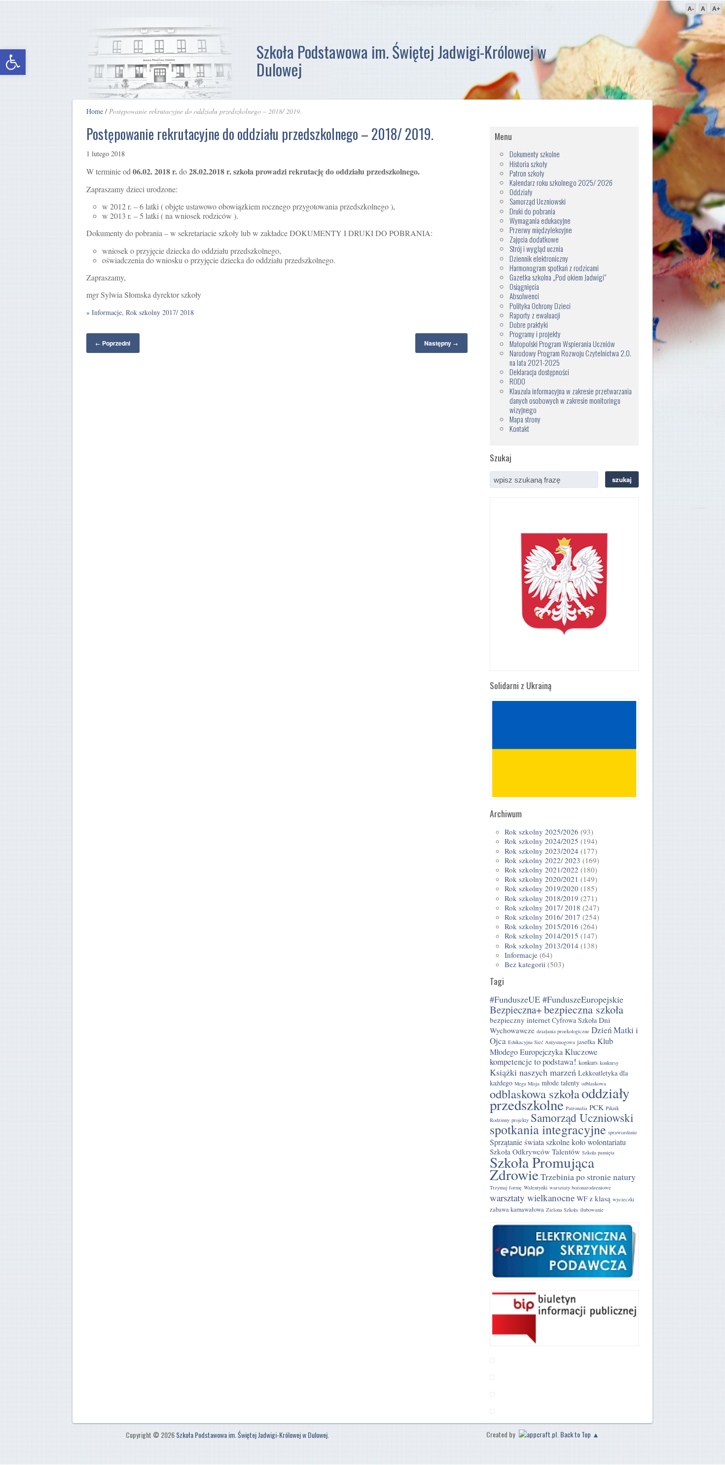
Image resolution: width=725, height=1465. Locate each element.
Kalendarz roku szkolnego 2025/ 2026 (561, 182)
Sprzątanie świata (517, 1142)
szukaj (622, 479)
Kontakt (519, 428)
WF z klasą (594, 1198)
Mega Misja (527, 1083)
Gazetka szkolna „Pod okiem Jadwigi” (557, 277)
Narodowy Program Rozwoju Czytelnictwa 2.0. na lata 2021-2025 (570, 358)
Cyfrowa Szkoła (574, 1020)
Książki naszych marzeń (533, 1072)
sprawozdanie (622, 1132)
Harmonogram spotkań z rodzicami (554, 267)
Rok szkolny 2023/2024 (542, 851)
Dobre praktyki (528, 324)
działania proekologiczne (563, 1031)
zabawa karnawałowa (517, 1209)
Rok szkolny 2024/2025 (542, 841)
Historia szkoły (528, 163)
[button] (13, 62)
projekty (520, 1119)
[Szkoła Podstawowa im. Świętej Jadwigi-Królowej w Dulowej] (160, 59)
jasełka (586, 1042)
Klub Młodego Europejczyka (551, 1046)
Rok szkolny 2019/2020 (542, 888)
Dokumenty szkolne (534, 153)
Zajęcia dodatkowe (534, 239)
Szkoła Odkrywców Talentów (535, 1151)
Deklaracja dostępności (539, 371)
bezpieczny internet (520, 1020)
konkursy (609, 1062)
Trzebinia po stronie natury (588, 1177)
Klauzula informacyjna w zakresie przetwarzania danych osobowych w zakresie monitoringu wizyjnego (570, 400)
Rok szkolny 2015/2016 (542, 926)
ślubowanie (592, 1209)
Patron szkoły (526, 173)
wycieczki (623, 1199)
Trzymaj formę (506, 1187)
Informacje (107, 312)
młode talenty (561, 1082)
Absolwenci (524, 295)
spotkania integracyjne (548, 1129)
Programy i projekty (535, 333)
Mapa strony (525, 419)
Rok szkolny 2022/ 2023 (542, 860)
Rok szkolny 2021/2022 (542, 869)
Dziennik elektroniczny (538, 258)
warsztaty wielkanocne (532, 1197)
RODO (517, 381)
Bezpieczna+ (516, 1009)
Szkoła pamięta (598, 1152)
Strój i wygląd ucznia (536, 248)
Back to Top (575, 1434)
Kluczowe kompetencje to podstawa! (544, 1056)
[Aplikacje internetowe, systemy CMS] (536, 1434)
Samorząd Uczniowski (537, 201)
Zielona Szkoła (562, 1209)
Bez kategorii (525, 964)
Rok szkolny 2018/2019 (542, 898)
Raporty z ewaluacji (534, 315)
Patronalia (576, 1108)
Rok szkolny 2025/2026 (542, 832)
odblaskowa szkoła (535, 1093)
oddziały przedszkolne (559, 1098)
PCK (596, 1107)
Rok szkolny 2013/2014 (542, 945)
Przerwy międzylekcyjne (540, 229)
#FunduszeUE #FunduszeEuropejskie (556, 999)
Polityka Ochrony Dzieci (540, 305)
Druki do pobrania (532, 211)
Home (94, 111)
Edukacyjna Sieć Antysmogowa (541, 1042)
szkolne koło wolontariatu (586, 1142)
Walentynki (535, 1187)
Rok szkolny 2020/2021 (542, 879)
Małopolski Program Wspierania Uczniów (562, 343)
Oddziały (521, 191)
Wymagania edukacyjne (540, 220)
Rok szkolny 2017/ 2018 (160, 312)
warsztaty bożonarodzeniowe (580, 1187)
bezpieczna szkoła (583, 1009)
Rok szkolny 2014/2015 (542, 936)
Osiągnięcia (524, 286)
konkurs (588, 1062)
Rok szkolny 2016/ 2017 (542, 917)
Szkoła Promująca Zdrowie (542, 1168)
